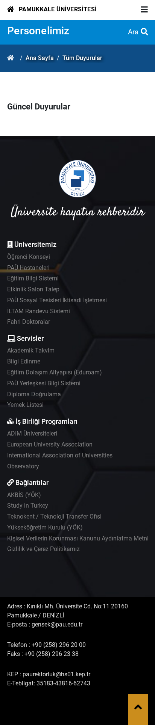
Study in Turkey (27, 505)
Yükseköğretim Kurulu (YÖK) (45, 527)
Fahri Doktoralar (28, 321)
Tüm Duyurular (82, 58)
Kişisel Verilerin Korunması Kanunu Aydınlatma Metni (78, 538)
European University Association (50, 444)
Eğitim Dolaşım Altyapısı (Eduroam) (54, 372)
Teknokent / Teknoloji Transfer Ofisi (54, 516)
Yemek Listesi (25, 404)
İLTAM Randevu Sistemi (38, 311)
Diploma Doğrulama (34, 394)
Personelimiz (38, 31)
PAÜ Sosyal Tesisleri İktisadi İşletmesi (57, 300)
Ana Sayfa (40, 58)
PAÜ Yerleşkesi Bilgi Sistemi (44, 383)
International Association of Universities (59, 455)
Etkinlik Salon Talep (33, 289)
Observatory (23, 466)
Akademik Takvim (31, 350)
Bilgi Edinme (23, 361)
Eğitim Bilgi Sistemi (33, 278)
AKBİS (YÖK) (24, 495)
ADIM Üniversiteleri (32, 433)
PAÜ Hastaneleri (28, 267)
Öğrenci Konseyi (28, 256)
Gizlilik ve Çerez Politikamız (43, 549)
